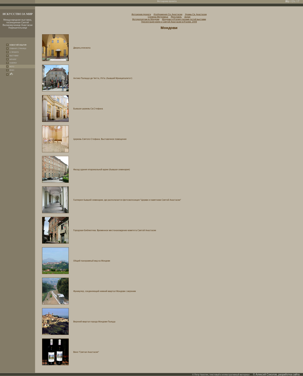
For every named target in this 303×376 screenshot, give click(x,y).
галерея (13, 62)
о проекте (14, 52)
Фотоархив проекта (141, 14)
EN (293, 1)
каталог (12, 59)
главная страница (17, 48)
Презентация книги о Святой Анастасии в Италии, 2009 (169, 22)
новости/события (17, 44)
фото (11, 66)
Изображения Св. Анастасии (168, 14)
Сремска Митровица (158, 17)
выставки (13, 55)
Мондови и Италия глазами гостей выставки (184, 19)
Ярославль (176, 17)
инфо (11, 70)
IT (298, 1)
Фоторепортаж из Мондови (145, 19)
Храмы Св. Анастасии (196, 14)
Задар (187, 17)
